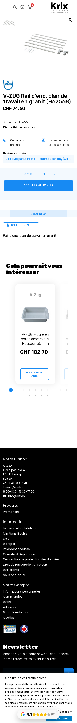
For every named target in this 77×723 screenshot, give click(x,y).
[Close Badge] (58, 711)
